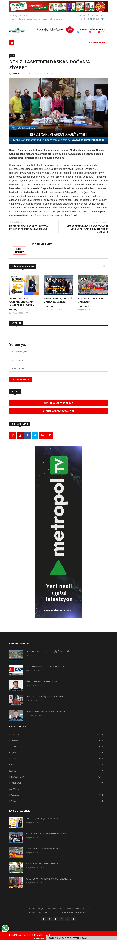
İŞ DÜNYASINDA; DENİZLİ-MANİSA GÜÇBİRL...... (48, 834)
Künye (14, 19)
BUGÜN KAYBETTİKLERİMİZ (59, 403)
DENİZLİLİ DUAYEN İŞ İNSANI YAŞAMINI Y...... (47, 696)
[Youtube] (84, 15)
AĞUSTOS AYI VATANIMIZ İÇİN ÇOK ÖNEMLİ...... (48, 879)
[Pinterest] (101, 15)
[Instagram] (80, 15)
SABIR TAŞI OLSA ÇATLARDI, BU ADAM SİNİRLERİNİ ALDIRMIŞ (21, 302)
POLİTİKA (16, 279)
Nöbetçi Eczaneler (56, 19)
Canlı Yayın (98, 42)
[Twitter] (93, 15)
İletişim (22, 19)
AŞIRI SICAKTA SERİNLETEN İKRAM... (43, 864)
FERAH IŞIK (14, 309)
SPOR (12, 55)
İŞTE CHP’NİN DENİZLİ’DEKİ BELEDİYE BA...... (47, 666)
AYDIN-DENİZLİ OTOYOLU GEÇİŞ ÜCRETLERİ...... (49, 651)
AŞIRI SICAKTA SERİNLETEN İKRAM (68, 938)
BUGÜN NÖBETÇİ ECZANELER (58, 411)
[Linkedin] (97, 15)
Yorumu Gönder (21, 379)
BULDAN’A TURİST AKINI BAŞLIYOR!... (43, 849)
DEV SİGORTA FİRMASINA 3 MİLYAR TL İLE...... (47, 711)
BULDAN (84, 279)
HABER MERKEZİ (18, 73)
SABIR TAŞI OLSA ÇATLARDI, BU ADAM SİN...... (47, 819)
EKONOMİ (50, 279)
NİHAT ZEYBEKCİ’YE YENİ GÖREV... (42, 681)
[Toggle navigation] (11, 42)
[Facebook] (88, 15)
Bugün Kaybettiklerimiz (37, 19)
